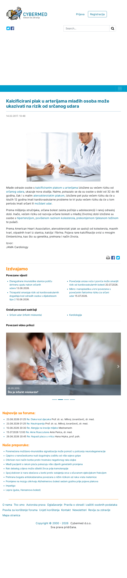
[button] (8, 366)
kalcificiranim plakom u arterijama (56, 187)
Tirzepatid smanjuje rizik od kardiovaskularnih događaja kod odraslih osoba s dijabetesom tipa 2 (34, 296)
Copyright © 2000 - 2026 (52, 523)
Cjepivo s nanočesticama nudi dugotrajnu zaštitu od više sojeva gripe (43, 455)
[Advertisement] (63, 60)
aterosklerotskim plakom (48, 195)
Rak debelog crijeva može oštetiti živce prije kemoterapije (37, 468)
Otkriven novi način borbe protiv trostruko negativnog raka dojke (41, 459)
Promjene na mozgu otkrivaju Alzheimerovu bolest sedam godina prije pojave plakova (52, 481)
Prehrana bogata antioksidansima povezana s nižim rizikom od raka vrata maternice (51, 477)
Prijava (80, 14)
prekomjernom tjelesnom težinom (97, 218)
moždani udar (43, 203)
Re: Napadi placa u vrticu (40, 436)
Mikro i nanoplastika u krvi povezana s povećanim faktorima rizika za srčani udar (90, 292)
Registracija (97, 14)
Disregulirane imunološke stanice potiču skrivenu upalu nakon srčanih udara (30, 284)
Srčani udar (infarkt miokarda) (25, 314)
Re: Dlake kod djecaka (39, 419)
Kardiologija (75, 314)
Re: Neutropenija (36, 423)
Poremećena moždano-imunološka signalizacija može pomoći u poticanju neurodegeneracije (56, 451)
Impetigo (10, 485)
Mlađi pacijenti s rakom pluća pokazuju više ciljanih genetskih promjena (44, 464)
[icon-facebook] (12, 28)
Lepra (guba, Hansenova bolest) (23, 489)
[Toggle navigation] (120, 88)
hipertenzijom (25, 218)
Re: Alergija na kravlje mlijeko (42, 427)
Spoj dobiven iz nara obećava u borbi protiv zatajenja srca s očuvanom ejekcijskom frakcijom (56, 472)
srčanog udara (15, 191)
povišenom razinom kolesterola (55, 218)
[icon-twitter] (8, 28)
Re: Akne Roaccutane (37, 432)
